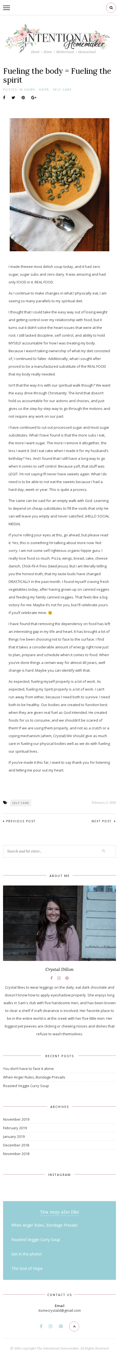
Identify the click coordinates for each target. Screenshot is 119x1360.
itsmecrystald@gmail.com (59, 1310)
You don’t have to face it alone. (29, 1068)
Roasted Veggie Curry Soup (26, 1085)
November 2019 (16, 1119)
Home (29, 89)
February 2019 (15, 1127)
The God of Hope (27, 1268)
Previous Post (20, 821)
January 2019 (14, 1136)
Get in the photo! (26, 1254)
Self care (62, 89)
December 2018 (16, 1145)
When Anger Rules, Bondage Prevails (34, 1077)
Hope (44, 89)
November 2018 (16, 1153)
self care (20, 803)
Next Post (102, 821)
